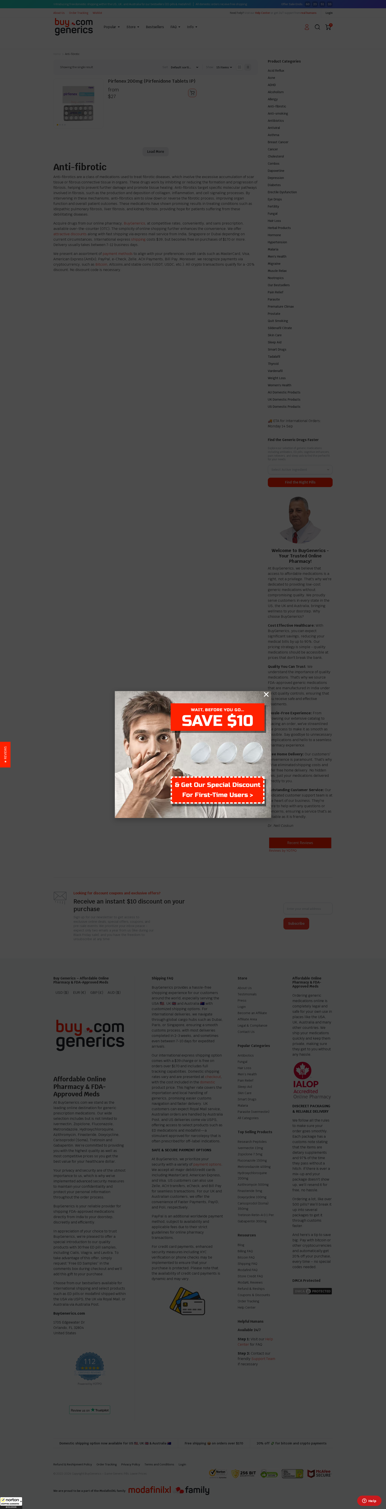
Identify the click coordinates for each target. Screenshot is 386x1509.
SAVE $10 (217, 721)
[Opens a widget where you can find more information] (369, 1501)
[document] (193, 754)
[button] (11, 1503)
